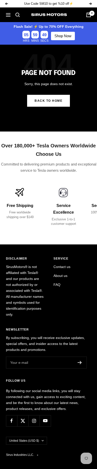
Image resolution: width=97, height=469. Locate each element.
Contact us (61, 267)
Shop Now (62, 36)
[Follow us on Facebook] (11, 420)
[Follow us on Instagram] (34, 420)
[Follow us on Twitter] (22, 420)
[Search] (17, 15)
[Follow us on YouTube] (45, 420)
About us (60, 276)
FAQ (56, 285)
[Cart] (88, 15)
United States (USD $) (24, 440)
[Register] (80, 362)
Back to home (48, 100)
